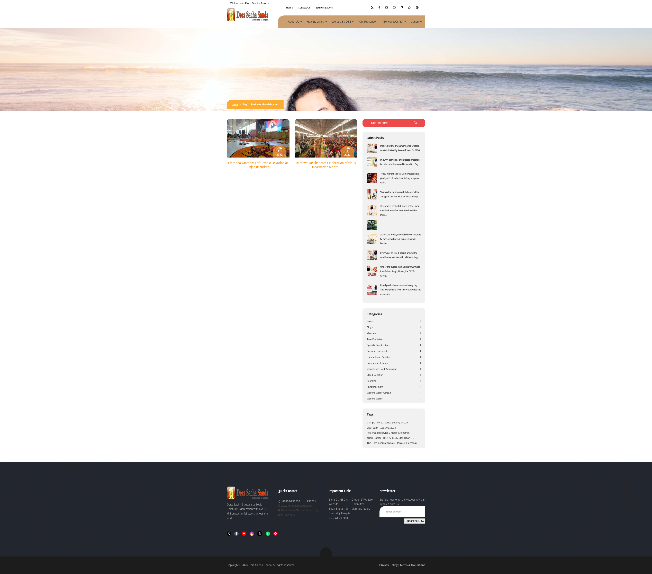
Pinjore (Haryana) (407, 442)
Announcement (375, 386)
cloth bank (373, 427)
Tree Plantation (375, 339)
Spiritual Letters (324, 7)
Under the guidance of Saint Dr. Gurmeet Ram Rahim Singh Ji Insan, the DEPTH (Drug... (400, 271)
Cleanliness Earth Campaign (382, 369)
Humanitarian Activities (379, 357)
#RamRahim (374, 437)
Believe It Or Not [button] (393, 21)
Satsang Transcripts (377, 351)
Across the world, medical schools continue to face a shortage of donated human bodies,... (400, 239)
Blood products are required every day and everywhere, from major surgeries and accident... (400, 289)
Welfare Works (375, 398)
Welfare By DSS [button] (341, 21)
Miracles (371, 333)
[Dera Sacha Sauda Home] (248, 15)
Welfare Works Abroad (379, 392)
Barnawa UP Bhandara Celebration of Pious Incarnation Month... (326, 165)
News (370, 321)
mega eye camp (400, 432)
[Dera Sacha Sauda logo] (248, 492)
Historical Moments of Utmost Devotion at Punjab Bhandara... (258, 165)
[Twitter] (229, 534)
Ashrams (371, 380)
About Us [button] (293, 21)
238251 (311, 501)
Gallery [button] (415, 21)
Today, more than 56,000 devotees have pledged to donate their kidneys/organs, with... (399, 178)
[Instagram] (252, 534)
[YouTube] (244, 534)
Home (289, 7)
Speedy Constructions (378, 345)
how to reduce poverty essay (392, 422)
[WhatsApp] (268, 534)
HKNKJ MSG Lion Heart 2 (398, 437)
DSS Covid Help (339, 517)
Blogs (370, 327)
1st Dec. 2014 (388, 427)
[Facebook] (236, 534)
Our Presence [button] (367, 21)
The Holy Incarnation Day (381, 442)
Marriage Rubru (360, 508)
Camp (370, 422)
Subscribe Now (414, 520)
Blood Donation (375, 374)
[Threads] (259, 533)
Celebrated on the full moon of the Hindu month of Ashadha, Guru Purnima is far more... (399, 210)
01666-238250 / (292, 501)
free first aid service (378, 432)
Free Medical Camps (378, 363)
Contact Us (304, 7)
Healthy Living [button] (315, 21)
